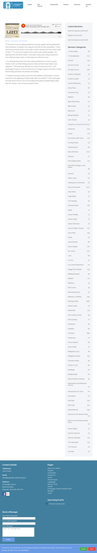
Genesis (71, 156)
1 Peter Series (73, 51)
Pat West (24, 41)
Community (54, 4)
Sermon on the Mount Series (78, 414)
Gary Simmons (73, 152)
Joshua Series (73, 242)
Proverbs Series (73, 361)
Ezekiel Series (73, 147)
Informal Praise (73, 205)
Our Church (39, 5)
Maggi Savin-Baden (75, 269)
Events (66, 4)
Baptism (71, 97)
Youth (50, 493)
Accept (83, 549)
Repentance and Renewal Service (77, 384)
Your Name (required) (9, 516)
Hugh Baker (72, 196)
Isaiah (70, 210)
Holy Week (72, 192)
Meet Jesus (72, 287)
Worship (50, 491)
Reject (92, 549)
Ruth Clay (71, 405)
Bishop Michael (73, 115)
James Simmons (74, 224)
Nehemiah (71, 310)
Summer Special (74, 433)
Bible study (72, 106)
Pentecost (71, 338)
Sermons (77, 4)
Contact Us (88, 5)
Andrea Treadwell (74, 74)
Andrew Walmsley (74, 83)
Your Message (7, 526)
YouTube (71, 451)
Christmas (71, 129)
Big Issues (71, 111)
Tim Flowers (72, 447)
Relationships (72, 374)
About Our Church (54, 468)
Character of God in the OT (77, 124)
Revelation (72, 396)
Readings (71, 370)
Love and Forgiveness (76, 265)
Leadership (51, 482)
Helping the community (76, 183)
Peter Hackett (73, 342)
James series (72, 219)
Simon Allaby (72, 429)
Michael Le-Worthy (74, 297)
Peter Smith (72, 347)
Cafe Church (72, 120)
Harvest (71, 173)
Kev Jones (71, 251)
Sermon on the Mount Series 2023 (78, 421)
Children (50, 471)
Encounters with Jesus (76, 138)
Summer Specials (74, 438)
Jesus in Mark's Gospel (76, 228)
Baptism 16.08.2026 (75, 35)
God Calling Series (74, 161)
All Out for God (73, 65)
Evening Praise (73, 143)
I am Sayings (72, 201)
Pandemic (71, 324)
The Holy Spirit (73, 442)
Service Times (52, 484)
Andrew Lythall (73, 79)
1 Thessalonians (73, 56)
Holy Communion (12, 41)
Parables (71, 329)
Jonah (70, 237)
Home (30, 4)
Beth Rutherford (73, 102)
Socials (50, 486)
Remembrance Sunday (76, 379)
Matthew (71, 283)
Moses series (72, 306)
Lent (19, 41)
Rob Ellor (71, 400)
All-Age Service (73, 70)
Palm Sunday (72, 319)
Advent (70, 60)
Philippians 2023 (73, 351)
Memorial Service (74, 292)
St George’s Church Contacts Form (60, 489)
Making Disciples (74, 274)
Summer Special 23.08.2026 (78, 31)
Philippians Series (74, 356)
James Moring (73, 214)
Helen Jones (72, 178)
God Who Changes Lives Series (76, 166)
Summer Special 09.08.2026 (78, 40)
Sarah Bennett (73, 410)
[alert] (68, 504)
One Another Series (75, 315)
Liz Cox (70, 260)
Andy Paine (72, 88)
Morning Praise (73, 301)
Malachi (70, 278)
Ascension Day (73, 92)
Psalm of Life (73, 365)
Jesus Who (72, 233)
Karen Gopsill (72, 246)
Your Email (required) (9, 521)
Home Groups (52, 480)
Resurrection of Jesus (75, 391)
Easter (70, 133)
